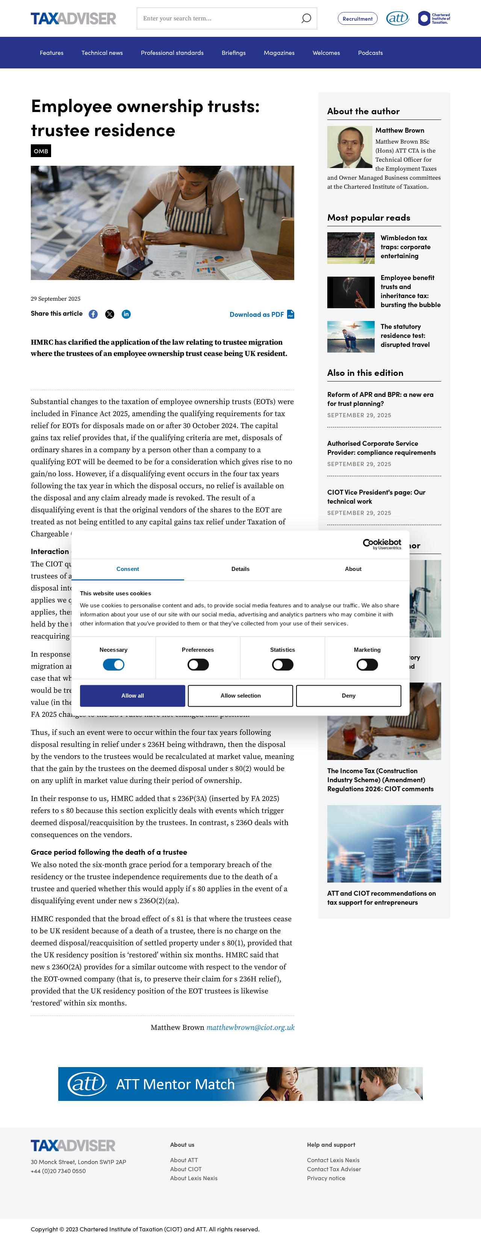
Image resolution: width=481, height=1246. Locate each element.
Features (52, 52)
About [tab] (353, 569)
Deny (348, 696)
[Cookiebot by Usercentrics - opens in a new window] (368, 544)
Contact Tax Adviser (334, 1169)
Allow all (132, 696)
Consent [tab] (127, 569)
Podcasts (370, 52)
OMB (41, 151)
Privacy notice (326, 1178)
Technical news (102, 52)
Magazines (279, 52)
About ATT (184, 1160)
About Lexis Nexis (194, 1178)
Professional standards (172, 52)
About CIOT (186, 1169)
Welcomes (326, 52)
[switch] (198, 665)
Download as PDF (257, 314)
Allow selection (241, 696)
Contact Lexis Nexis (333, 1160)
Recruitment (358, 18)
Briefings (234, 52)
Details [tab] (240, 569)
